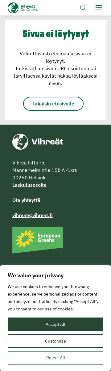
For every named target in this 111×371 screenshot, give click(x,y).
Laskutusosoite (29, 185)
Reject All (55, 357)
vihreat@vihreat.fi (32, 215)
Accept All (55, 324)
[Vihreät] (37, 141)
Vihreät (33, 7)
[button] (83, 7)
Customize (55, 341)
